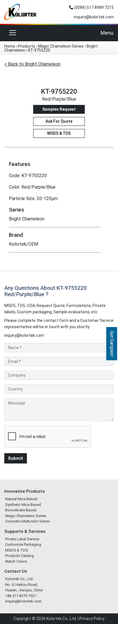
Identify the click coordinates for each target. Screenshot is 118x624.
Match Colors (16, 561)
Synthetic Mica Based (23, 504)
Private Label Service (22, 539)
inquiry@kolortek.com (93, 17)
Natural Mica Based (21, 499)
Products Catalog (19, 555)
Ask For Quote (59, 121)
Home (9, 46)
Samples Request (59, 109)
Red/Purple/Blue (59, 99)
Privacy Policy (92, 618)
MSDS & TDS (59, 133)
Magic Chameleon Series (61, 46)
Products (26, 46)
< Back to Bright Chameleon (32, 64)
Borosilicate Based (20, 510)
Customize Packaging (23, 544)
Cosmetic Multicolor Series (27, 521)
